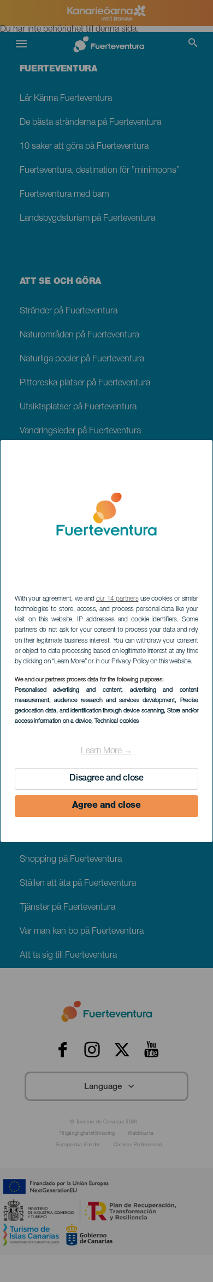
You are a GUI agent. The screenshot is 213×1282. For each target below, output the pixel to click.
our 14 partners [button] (117, 599)
